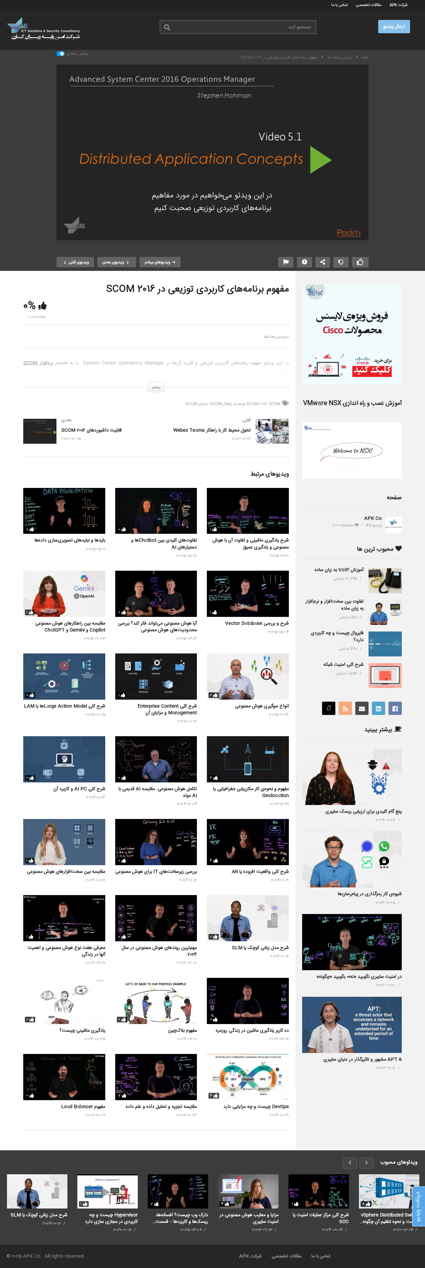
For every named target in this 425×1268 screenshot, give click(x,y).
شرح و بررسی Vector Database (257, 624)
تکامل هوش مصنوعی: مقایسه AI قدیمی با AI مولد (158, 792)
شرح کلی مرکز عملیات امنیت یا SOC (321, 1218)
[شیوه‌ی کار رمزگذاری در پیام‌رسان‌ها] (352, 860)
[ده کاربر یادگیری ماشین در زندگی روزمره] (248, 1001)
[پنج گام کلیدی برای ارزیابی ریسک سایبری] (352, 777)
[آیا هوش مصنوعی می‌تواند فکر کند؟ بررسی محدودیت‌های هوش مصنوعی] (156, 594)
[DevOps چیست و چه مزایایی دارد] (248, 1077)
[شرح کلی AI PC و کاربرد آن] (64, 759)
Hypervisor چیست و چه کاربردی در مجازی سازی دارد (111, 1218)
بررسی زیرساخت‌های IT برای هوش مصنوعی (156, 872)
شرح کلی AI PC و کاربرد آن (79, 789)
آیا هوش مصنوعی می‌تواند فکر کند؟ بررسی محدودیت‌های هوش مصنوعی (157, 627)
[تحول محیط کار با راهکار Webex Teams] (226, 438)
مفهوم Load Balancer (83, 1107)
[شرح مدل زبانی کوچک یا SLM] (248, 918)
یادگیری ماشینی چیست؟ (82, 1031)
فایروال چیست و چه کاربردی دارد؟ (337, 636)
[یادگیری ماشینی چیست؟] (64, 1001)
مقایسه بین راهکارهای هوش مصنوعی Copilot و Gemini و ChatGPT (70, 627)
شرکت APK (398, 5)
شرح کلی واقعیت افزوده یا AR (260, 872)
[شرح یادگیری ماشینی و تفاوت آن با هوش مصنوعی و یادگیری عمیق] (248, 511)
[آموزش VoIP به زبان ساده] (385, 580)
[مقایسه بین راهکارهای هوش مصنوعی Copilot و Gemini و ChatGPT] (64, 594)
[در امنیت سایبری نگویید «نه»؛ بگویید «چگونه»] (352, 942)
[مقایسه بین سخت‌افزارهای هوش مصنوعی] (64, 842)
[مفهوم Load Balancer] (64, 1077)
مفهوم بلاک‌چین (182, 1031)
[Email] (362, 708)
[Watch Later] (304, 262)
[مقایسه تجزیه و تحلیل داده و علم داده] (156, 1077)
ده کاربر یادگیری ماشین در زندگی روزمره (252, 1031)
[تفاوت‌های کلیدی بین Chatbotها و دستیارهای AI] (156, 511)
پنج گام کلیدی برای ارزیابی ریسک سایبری (363, 812)
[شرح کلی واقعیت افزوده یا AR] (248, 842)
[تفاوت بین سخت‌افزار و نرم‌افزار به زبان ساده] (385, 612)
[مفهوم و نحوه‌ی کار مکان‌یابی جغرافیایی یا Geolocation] (248, 759)
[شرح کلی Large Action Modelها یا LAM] (64, 676)
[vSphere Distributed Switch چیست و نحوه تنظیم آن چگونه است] (389, 1191)
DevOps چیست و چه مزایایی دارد (256, 1107)
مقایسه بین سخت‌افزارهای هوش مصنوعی (66, 872)
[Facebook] (395, 708)
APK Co (373, 518)
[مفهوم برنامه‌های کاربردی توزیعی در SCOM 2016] (156, 1001)
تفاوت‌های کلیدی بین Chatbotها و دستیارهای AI (164, 543)
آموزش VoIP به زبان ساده (339, 570)
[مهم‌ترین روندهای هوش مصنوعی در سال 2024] (156, 918)
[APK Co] (393, 525)
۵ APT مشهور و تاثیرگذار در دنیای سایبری (362, 1060)
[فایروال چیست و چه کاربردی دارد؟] (385, 644)
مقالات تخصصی (369, 5)
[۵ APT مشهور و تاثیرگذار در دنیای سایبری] (352, 1025)
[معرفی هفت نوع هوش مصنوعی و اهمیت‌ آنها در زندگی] (64, 918)
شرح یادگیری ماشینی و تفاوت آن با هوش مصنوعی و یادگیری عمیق (250, 543)
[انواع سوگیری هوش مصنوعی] (248, 676)
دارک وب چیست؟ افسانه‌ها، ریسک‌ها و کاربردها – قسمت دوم (181, 1218)
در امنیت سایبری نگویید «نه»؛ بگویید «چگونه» (359, 977)
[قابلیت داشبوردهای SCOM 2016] (86, 438)
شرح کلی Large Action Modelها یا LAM (64, 706)
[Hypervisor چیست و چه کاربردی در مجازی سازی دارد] (107, 1191)
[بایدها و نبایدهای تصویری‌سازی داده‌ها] (64, 511)
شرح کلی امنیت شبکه (343, 665)
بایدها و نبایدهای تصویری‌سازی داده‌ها (70, 540)
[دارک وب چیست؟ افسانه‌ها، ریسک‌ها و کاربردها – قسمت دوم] (178, 1191)
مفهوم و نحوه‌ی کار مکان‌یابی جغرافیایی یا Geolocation (251, 792)
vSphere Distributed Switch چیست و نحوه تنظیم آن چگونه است (390, 1218)
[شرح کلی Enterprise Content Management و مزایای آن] (156, 676)
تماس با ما (339, 5)
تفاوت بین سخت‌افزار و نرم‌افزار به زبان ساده (334, 605)
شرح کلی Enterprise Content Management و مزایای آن (167, 709)
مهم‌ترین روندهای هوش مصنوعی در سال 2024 (159, 951)
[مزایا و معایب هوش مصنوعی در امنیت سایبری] (248, 1191)
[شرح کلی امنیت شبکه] (385, 675)
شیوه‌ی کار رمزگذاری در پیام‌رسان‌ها (370, 894)
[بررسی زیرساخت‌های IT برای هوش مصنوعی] (156, 842)
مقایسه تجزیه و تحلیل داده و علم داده (161, 1107)
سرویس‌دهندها (276, 336)
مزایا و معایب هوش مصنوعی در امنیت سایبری (249, 1218)
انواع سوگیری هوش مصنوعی (262, 706)
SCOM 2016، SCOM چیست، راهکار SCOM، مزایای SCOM (233, 404)
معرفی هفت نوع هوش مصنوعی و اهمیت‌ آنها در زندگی (66, 951)
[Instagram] (328, 708)
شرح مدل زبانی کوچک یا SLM (260, 948)
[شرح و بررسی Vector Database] (248, 594)
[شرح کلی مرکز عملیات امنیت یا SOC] (319, 1191)
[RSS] (345, 708)
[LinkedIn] (378, 708)
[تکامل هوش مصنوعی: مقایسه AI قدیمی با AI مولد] (156, 759)
